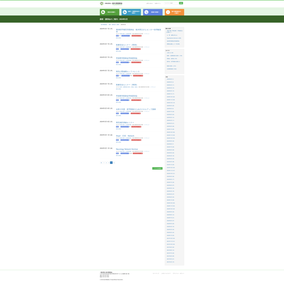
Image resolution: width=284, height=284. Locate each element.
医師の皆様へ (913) (171, 66)
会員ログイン (158, 3)
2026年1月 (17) (170, 94)
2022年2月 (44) (170, 232)
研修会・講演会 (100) (172, 58)
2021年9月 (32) (170, 247)
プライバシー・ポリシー (178, 273)
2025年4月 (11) (170, 120)
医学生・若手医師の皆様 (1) (173, 61)
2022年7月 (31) (170, 217)
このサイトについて (166, 273)
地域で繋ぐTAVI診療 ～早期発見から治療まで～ (174, 31)
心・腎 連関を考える (172, 35)
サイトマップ (156, 273)
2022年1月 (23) (170, 235)
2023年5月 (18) (170, 188)
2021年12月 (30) (171, 238)
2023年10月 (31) (171, 173)
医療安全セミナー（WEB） (127, 44)
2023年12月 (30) (171, 167)
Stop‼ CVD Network (125, 135)
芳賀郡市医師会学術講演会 (126, 58)
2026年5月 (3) (170, 82)
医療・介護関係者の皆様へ (125, 87)
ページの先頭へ (158, 168)
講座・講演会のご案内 (114, 24)
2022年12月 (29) (171, 203)
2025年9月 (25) (170, 105)
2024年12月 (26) (171, 132)
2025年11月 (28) (171, 99)
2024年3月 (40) (170, 158)
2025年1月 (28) (170, 129)
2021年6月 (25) (170, 256)
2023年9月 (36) (170, 176)
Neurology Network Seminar (127, 149)
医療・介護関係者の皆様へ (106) (174, 55)
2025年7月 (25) (170, 111)
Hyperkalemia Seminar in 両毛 (174, 38)
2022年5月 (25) (170, 223)
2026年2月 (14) (170, 91)
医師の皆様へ (122, 33)
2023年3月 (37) (170, 194)
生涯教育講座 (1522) (172, 69)
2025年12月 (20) (171, 96)
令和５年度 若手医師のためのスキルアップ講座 (136, 109)
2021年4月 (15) (170, 262)
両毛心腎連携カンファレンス (128, 71)
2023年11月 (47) (171, 170)
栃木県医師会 (104, 24)
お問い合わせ (149, 3)
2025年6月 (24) (170, 114)
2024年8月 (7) (170, 144)
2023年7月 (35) (170, 182)
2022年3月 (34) (170, 229)
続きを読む (118, 38)
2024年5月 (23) (170, 153)
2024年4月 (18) (170, 155)
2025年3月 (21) (170, 123)
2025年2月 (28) (170, 126)
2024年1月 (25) (170, 164)
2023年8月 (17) (170, 179)
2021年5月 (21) (170, 259)
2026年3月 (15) (170, 88)
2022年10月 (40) (171, 209)
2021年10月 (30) (171, 244)
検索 (181, 3)
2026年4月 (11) (170, 85)
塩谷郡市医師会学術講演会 (173, 41)
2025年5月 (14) (170, 117)
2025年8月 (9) (170, 108)
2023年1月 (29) (170, 200)
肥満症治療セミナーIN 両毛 (173, 44)
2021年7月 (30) (170, 253)
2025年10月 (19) (171, 102)
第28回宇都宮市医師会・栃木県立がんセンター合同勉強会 (138, 30)
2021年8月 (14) (170, 250)
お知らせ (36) (170, 52)
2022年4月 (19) (170, 226)
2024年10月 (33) (171, 138)
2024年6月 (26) (170, 150)
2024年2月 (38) (170, 161)
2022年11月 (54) (171, 206)
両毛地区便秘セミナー (125, 122)
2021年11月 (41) (171, 241)
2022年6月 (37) (170, 220)
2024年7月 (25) (170, 147)
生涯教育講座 (128, 33)
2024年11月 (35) (171, 135)
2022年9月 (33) (170, 211)
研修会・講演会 (134, 87)
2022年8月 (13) (170, 214)
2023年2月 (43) (170, 197)
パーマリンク (146, 33)
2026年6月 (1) (170, 79)
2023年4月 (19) (170, 191)
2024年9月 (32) (170, 141)
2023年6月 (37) (170, 185)
